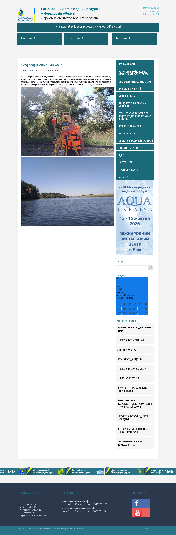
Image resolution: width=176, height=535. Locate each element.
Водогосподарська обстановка (131, 368)
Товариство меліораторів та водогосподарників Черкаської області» (135, 116)
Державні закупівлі (129, 148)
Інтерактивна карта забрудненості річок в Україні (133, 418)
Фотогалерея (125, 162)
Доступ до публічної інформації (136, 140)
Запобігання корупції (130, 89)
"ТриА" (157, 529)
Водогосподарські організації (131, 340)
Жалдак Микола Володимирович (75, 511)
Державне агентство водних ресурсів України (134, 329)
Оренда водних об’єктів (128, 378)
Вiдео (121, 155)
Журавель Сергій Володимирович (75, 504)
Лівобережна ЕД (28, 38)
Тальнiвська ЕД (123, 38)
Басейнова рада (127, 96)
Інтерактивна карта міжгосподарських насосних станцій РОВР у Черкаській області (134, 403)
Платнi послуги (127, 133)
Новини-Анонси (127, 64)
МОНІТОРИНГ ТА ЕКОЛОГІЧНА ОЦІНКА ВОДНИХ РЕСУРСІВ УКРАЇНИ (132, 430)
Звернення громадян (130, 126)
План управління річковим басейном (132, 104)
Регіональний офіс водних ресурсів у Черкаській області (88, 26)
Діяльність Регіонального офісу (136, 81)
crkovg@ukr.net (152, 10)
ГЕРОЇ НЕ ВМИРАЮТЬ (128, 169)
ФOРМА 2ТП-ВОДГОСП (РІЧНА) (129, 359)
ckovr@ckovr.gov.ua (151, 7)
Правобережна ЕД (75, 38)
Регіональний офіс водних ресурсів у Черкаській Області (27, 14)
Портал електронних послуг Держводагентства (130, 443)
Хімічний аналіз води (127, 349)
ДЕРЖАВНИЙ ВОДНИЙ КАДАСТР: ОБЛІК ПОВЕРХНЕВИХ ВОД (133, 389)
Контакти (123, 176)
